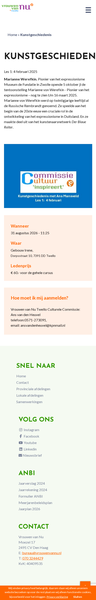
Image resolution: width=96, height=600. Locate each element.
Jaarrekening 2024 (33, 490)
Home (12, 34)
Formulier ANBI (31, 496)
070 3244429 (32, 558)
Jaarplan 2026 (29, 509)
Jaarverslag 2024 (32, 483)
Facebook (31, 436)
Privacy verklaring (57, 596)
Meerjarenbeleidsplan (35, 502)
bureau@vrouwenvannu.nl (41, 553)
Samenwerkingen (29, 402)
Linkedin (30, 449)
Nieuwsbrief (32, 455)
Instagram (31, 430)
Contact (22, 382)
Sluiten (77, 596)
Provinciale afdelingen (33, 389)
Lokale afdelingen (29, 395)
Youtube (30, 442)
